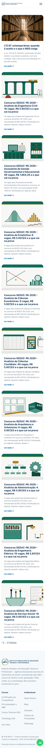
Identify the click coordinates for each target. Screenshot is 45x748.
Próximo (12, 642)
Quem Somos (30, 698)
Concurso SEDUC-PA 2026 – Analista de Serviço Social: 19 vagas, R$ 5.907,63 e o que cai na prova (21, 615)
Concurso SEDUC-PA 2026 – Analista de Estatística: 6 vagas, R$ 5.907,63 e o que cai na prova (21, 236)
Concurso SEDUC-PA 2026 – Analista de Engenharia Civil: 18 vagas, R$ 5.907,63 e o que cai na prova (21, 107)
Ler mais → (9, 66)
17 (8, 642)
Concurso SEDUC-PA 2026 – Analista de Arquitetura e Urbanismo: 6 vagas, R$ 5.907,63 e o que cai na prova (21, 426)
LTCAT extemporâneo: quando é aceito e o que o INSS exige (22, 47)
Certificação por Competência (9, 698)
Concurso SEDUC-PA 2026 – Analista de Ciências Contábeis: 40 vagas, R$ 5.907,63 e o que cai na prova (21, 363)
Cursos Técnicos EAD (11, 712)
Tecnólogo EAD (8, 718)
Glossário (28, 710)
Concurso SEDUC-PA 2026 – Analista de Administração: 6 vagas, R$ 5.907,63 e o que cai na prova (21, 489)
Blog (26, 704)
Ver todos (6, 724)
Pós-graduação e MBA (9, 705)
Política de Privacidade (29, 717)
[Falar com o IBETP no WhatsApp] (40, 742)
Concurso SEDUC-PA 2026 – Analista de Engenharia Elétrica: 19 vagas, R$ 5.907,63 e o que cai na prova (22, 552)
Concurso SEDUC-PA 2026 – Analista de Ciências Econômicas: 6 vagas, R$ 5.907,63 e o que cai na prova (21, 300)
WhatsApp (28, 723)
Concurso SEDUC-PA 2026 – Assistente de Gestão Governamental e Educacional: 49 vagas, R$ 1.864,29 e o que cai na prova (22, 171)
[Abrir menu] (40, 3)
